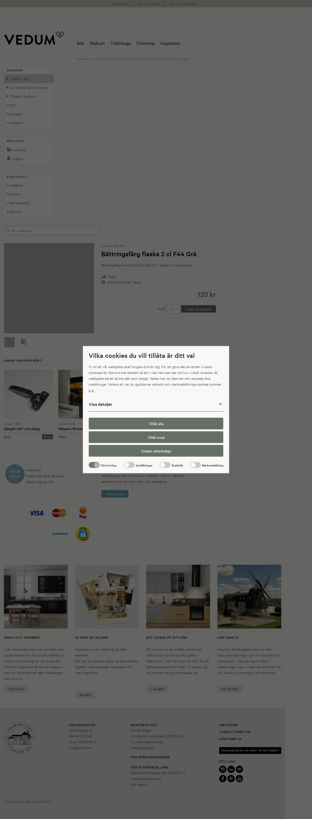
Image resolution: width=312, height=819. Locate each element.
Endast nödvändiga (156, 450)
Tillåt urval (156, 437)
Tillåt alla (156, 423)
